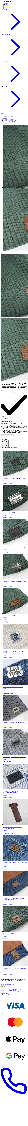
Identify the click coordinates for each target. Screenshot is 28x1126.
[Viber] (14, 1122)
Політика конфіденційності (8, 991)
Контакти (3, 989)
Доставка (11, 989)
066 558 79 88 (10, 984)
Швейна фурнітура (8, 116)
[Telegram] (1, 1124)
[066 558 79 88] (14, 1094)
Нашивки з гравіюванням (9, 120)
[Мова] (2, 114)
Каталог (5, 4)
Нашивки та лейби (8, 119)
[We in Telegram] (6, 995)
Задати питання (12, 447)
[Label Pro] (6, 1)
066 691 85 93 (4, 984)
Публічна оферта (7, 990)
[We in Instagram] (1, 995)
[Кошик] (3, 113)
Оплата (7, 989)
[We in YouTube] (5, 995)
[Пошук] (1, 114)
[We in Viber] (8, 995)
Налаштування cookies (14, 991)
